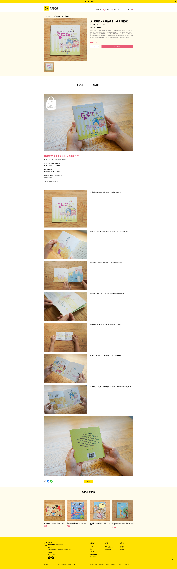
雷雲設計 (113, 564)
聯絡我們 (122, 548)
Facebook (48, 481)
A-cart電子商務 (125, 564)
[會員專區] (128, 7)
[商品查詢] (124, 7)
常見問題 (122, 549)
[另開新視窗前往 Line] (52, 557)
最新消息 (122, 546)
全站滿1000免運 (88, 1)
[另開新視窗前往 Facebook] (49, 557)
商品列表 (49, 16)
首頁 (45, 16)
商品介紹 (80, 85)
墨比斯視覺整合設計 (99, 564)
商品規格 (96, 85)
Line (51, 481)
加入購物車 (117, 46)
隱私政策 (46, 564)
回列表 (88, 481)
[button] (173, 560)
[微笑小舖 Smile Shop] (51, 7)
